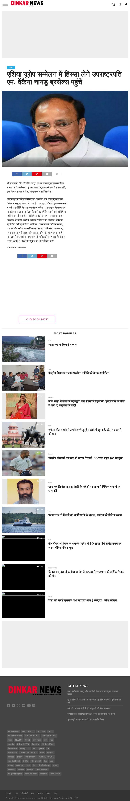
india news (23, 744)
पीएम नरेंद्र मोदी (36, 761)
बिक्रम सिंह (35, 744)
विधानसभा (50, 753)
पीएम (45, 761)
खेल (34, 765)
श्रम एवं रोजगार (12, 753)
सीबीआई (27, 740)
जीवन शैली (43, 774)
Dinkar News (32, 736)
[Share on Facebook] (17, 173)
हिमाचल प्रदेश (12, 748)
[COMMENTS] (57, 173)
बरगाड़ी (42, 753)
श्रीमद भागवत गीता (42, 769)
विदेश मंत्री (21, 769)
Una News (55, 774)
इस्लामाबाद (11, 769)
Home (9, 793)
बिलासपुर (11, 757)
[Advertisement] (65, 34)
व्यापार (10, 740)
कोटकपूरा (22, 748)
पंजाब (45, 740)
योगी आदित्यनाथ (30, 757)
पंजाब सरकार (37, 740)
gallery (41, 731)
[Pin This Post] (37, 173)
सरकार (55, 765)
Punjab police (46, 757)
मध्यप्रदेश (11, 744)
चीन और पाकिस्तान (44, 765)
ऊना (51, 740)
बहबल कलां (19, 765)
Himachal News (28, 753)
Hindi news (47, 744)
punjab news (49, 736)
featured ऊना (15, 736)
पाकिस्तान (30, 769)
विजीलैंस (25, 761)
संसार (51, 761)
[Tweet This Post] (27, 173)
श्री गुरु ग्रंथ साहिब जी (15, 774)
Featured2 (28, 731)
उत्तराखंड (19, 757)
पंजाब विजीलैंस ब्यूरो (14, 761)
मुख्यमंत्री (41, 748)
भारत (28, 765)
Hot (50, 731)
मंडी (34, 748)
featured (13, 731)
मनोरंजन (10, 765)
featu (18, 740)
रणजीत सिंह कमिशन (31, 774)
